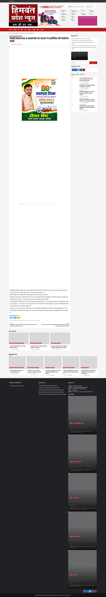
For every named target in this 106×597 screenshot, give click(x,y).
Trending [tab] (82, 74)
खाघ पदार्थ (35, 343)
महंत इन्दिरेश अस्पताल (18, 343)
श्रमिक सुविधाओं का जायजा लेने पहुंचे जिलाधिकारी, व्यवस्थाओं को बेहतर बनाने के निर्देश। (84, 48)
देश (18, 29)
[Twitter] (13, 318)
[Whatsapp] (17, 318)
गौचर (55, 343)
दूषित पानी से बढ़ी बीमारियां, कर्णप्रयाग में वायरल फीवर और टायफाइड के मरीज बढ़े (84, 45)
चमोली (57, 343)
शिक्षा (59, 343)
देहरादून (15, 29)
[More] (19, 318)
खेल (25, 29)
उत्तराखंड (10, 29)
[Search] (96, 30)
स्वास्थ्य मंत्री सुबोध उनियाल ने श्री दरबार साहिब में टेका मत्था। (81, 38)
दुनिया (22, 29)
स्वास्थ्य (42, 29)
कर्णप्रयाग (83, 98)
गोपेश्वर (83, 104)
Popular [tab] (77, 74)
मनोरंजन (29, 29)
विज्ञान (38, 29)
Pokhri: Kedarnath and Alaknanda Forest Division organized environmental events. (26, 320)
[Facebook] (11, 318)
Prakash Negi (19, 44)
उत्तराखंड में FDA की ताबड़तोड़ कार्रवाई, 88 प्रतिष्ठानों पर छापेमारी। (82, 40)
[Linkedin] (15, 318)
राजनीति (33, 29)
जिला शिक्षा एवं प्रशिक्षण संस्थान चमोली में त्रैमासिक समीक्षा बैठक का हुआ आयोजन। (83, 43)
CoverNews (62, 595)
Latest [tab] (73, 74)
